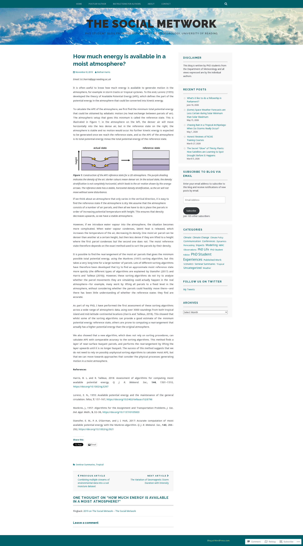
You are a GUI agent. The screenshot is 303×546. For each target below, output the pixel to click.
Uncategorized (193, 268)
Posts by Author (97, 4)
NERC (221, 245)
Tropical (100, 464)
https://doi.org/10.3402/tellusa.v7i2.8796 (129, 399)
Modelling (212, 245)
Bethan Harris (103, 72)
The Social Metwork (151, 23)
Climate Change (201, 237)
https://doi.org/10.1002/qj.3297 (90, 386)
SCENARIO (188, 264)
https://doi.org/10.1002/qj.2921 (96, 429)
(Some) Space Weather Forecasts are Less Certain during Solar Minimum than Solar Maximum (206, 113)
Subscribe (191, 210)
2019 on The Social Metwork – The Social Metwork (109, 511)
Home (79, 4)
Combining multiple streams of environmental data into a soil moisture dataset (94, 481)
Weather (207, 268)
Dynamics (221, 241)
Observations (190, 249)
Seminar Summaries (85, 464)
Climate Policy (216, 237)
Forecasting (189, 245)
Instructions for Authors (127, 4)
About (151, 4)
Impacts (200, 245)
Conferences (208, 241)
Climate (187, 237)
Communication (192, 241)
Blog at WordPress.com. (218, 540)
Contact (166, 4)
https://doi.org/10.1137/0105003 (121, 412)
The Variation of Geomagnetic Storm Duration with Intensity (150, 479)
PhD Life (203, 249)
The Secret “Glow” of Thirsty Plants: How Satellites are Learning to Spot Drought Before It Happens (205, 152)
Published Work (212, 259)
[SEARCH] (226, 4)
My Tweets (189, 289)
